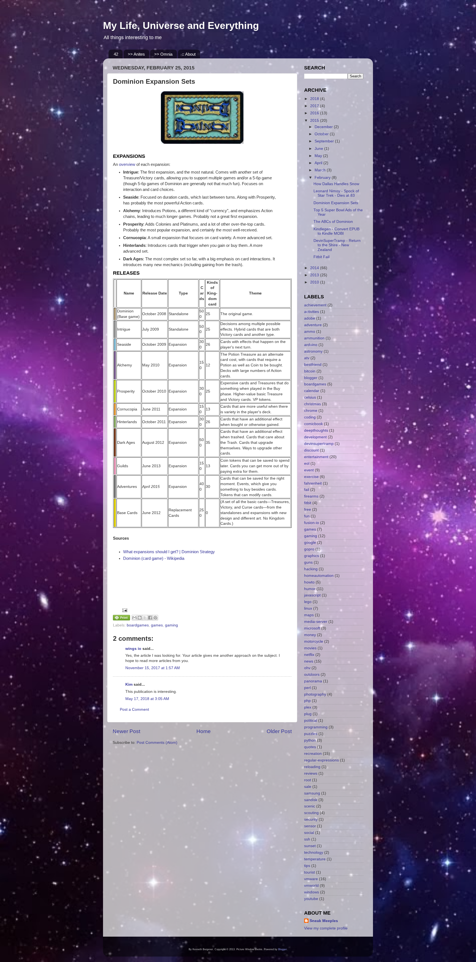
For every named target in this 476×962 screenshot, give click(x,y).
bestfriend (312, 365)
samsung (312, 793)
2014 (315, 268)
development (315, 437)
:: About (189, 54)
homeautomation (319, 576)
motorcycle (313, 641)
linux (308, 608)
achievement (315, 305)
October (322, 134)
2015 (315, 120)
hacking (311, 569)
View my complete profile (326, 928)
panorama (313, 681)
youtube (311, 899)
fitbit (307, 503)
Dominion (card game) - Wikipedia (153, 558)
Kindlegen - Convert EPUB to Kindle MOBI (336, 231)
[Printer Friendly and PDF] (121, 618)
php (307, 701)
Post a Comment (134, 709)
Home (203, 731)
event (309, 470)
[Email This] (134, 617)
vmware (311, 879)
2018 (315, 99)
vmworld (311, 885)
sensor (310, 826)
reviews (310, 773)
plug (308, 714)
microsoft (312, 628)
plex (307, 707)
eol (306, 463)
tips (307, 866)
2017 (315, 106)
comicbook (313, 424)
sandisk (310, 800)
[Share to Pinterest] (155, 617)
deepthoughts (316, 430)
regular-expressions (321, 760)
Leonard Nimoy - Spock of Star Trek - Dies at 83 (336, 193)
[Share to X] (145, 617)
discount (311, 450)
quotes (310, 747)
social (309, 833)
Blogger (282, 949)
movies (310, 648)
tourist (309, 872)
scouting (311, 813)
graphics (311, 556)
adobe (309, 318)
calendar (311, 391)
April (319, 163)
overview (127, 164)
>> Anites (136, 54)
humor (309, 589)
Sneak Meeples (324, 921)
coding (310, 417)
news (308, 661)
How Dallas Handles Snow (336, 184)
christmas (312, 404)
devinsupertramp (319, 444)
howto (309, 582)
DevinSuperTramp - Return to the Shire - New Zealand (337, 245)
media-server (315, 622)
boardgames (138, 625)
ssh (307, 839)
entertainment (316, 457)
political (310, 720)
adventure (313, 325)
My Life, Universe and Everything (181, 25)
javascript (312, 595)
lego (308, 602)
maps (309, 615)
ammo (309, 331)
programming (316, 727)
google (310, 543)
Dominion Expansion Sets (335, 203)
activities (311, 312)
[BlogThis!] (139, 617)
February (323, 177)
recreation (313, 754)
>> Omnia (163, 54)
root (307, 780)
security (311, 819)
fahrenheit (313, 483)
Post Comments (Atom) (157, 743)
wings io (133, 649)
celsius (310, 397)
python (310, 740)
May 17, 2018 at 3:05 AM (147, 699)
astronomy (313, 351)
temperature (315, 859)
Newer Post (126, 731)
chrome (310, 411)
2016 (315, 113)
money (310, 635)
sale (307, 787)
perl (307, 688)
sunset (310, 846)
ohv (307, 668)
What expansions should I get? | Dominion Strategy (169, 552)
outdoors (312, 674)
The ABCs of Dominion (333, 222)
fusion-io (311, 523)
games (157, 625)
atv (306, 358)
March (321, 170)
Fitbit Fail (321, 257)
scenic (309, 806)
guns (308, 562)
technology (313, 852)
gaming (171, 625)
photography (315, 694)
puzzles (310, 734)
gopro (309, 549)
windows (311, 892)
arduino (310, 345)
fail (306, 490)
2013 (315, 275)
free (307, 509)
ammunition (314, 338)
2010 (315, 282)
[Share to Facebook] (150, 617)
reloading (312, 767)
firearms (311, 496)
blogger (310, 378)
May (319, 156)
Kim (128, 684)
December (324, 127)
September (325, 141)
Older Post (279, 731)
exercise (311, 477)
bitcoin (309, 371)
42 (116, 54)
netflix (309, 655)
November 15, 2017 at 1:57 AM (152, 668)
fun (307, 516)
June (319, 149)
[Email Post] (123, 610)
